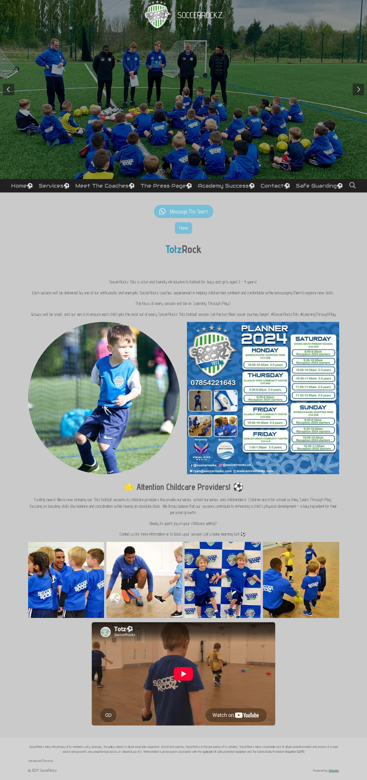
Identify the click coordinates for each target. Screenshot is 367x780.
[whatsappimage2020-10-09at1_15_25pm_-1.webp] (301, 580)
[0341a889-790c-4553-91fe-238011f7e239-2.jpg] (144, 580)
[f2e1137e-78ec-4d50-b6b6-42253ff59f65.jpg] (223, 580)
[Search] (352, 185)
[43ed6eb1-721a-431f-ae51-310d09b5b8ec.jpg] (66, 580)
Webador (334, 771)
